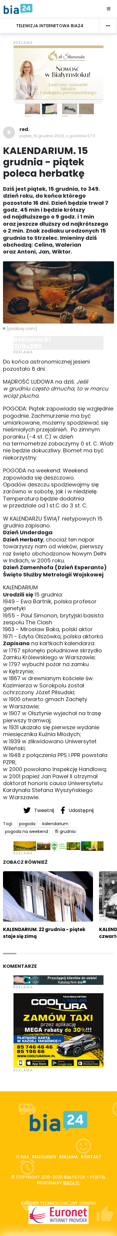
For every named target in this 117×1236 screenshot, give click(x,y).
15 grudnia (65, 831)
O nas (22, 1156)
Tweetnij (44, 810)
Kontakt (91, 1156)
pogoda (27, 824)
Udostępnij (81, 810)
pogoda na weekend (26, 831)
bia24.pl (71, 1183)
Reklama (68, 1156)
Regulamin (44, 1156)
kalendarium (55, 824)
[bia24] (18, 9)
